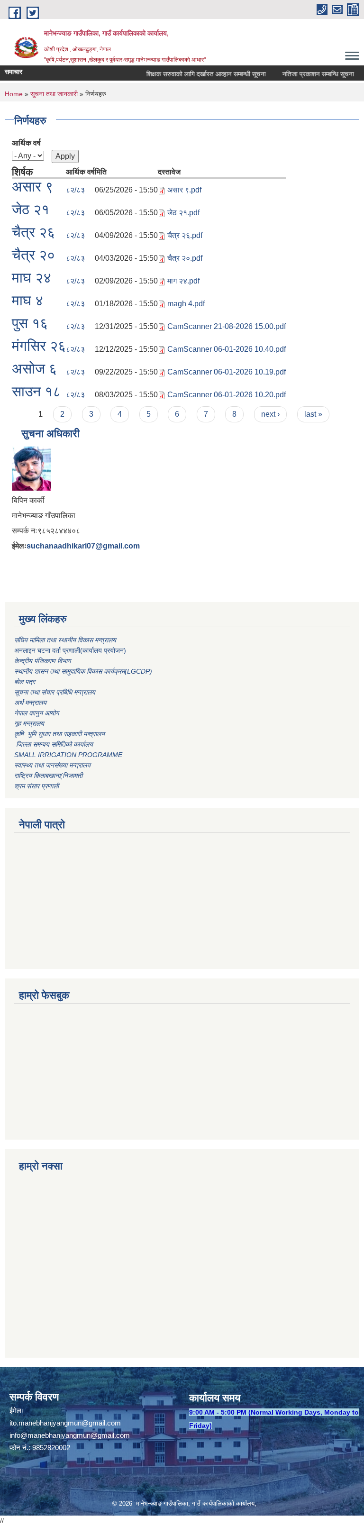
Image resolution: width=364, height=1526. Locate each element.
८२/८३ (75, 190)
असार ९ (32, 186)
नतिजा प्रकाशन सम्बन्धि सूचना (308, 74)
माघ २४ (31, 277)
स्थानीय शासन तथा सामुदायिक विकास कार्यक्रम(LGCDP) (83, 671)
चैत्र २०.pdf (184, 258)
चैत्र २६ (33, 232)
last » (313, 414)
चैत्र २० (33, 255)
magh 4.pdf (186, 304)
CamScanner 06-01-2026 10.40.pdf (226, 349)
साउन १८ (36, 391)
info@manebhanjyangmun (50, 1435)
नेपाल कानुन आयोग (36, 713)
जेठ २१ (30, 209)
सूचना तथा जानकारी (54, 94)
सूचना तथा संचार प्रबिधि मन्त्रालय (54, 692)
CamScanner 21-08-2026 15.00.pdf (226, 326)
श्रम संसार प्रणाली (36, 786)
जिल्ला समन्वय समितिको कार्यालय (53, 744)
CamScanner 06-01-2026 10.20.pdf (226, 395)
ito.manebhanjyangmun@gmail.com (65, 1423)
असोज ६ (34, 368)
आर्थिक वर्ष (26, 143)
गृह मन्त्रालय (29, 723)
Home (14, 94)
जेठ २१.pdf (183, 213)
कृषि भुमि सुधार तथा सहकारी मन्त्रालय (60, 734)
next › (270, 414)
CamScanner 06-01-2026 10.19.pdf (226, 372)
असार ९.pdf (184, 190)
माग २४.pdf (183, 281)
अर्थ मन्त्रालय (30, 702)
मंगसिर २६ (39, 346)
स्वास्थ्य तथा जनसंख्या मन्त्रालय (52, 765)
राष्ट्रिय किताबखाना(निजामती (48, 775)
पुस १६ (30, 323)
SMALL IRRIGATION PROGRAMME (68, 754)
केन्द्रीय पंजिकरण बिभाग (43, 661)
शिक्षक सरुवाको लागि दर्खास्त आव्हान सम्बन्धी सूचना (195, 74)
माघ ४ (27, 300)
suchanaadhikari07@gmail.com (83, 546)
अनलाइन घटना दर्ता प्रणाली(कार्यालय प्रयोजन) (70, 650)
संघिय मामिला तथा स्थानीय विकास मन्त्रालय (66, 640)
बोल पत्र (25, 681)
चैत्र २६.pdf (184, 235)
